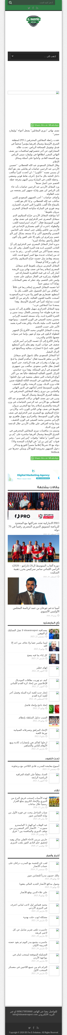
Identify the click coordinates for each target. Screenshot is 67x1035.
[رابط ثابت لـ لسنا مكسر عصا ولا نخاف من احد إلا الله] (54, 651)
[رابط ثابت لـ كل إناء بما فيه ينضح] (54, 663)
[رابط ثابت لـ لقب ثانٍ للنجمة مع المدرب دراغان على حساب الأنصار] (54, 871)
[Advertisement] (35, 38)
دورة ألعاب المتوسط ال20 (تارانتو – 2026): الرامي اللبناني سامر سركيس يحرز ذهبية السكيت (35, 569)
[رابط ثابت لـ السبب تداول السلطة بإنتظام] (54, 725)
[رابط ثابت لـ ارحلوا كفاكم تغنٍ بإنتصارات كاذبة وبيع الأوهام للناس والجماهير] (54, 750)
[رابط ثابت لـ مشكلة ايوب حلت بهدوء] (54, 925)
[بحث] (10, 2)
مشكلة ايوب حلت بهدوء (35, 917)
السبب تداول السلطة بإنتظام (33, 717)
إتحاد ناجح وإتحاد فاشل (35, 705)
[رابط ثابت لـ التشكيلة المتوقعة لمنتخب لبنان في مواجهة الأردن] (54, 962)
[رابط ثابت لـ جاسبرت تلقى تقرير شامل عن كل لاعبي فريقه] (54, 937)
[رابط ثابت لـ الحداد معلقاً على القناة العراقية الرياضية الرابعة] (54, 782)
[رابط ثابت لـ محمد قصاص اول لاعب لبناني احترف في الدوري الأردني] (54, 913)
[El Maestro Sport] (33, 25)
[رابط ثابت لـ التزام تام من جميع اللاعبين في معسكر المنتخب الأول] (54, 975)
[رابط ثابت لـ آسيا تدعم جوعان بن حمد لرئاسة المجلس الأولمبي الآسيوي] (33, 604)
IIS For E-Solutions (33, 1032)
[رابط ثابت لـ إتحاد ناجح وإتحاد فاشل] (54, 713)
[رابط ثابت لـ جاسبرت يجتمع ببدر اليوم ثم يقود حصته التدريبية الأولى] (54, 950)
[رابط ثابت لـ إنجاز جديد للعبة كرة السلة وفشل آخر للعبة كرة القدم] (54, 700)
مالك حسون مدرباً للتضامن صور (43, 875)
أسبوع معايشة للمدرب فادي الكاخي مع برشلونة (34, 766)
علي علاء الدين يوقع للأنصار (33, 892)
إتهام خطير (41, 667)
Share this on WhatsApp (47, 125)
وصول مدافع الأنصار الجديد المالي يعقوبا (39, 884)
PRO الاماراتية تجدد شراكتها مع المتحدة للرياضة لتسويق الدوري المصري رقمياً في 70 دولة (33, 526)
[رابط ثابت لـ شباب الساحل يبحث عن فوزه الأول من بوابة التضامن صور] (54, 820)
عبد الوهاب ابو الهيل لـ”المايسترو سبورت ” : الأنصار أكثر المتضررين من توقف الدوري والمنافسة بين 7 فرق (28, 828)
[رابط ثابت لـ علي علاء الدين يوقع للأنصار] (54, 900)
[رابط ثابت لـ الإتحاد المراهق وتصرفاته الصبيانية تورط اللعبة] (54, 738)
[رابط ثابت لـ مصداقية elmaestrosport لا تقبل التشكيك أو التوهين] (54, 638)
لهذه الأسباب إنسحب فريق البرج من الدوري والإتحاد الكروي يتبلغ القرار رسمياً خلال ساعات (29, 801)
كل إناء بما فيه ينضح (37, 655)
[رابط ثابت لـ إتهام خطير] (54, 675)
